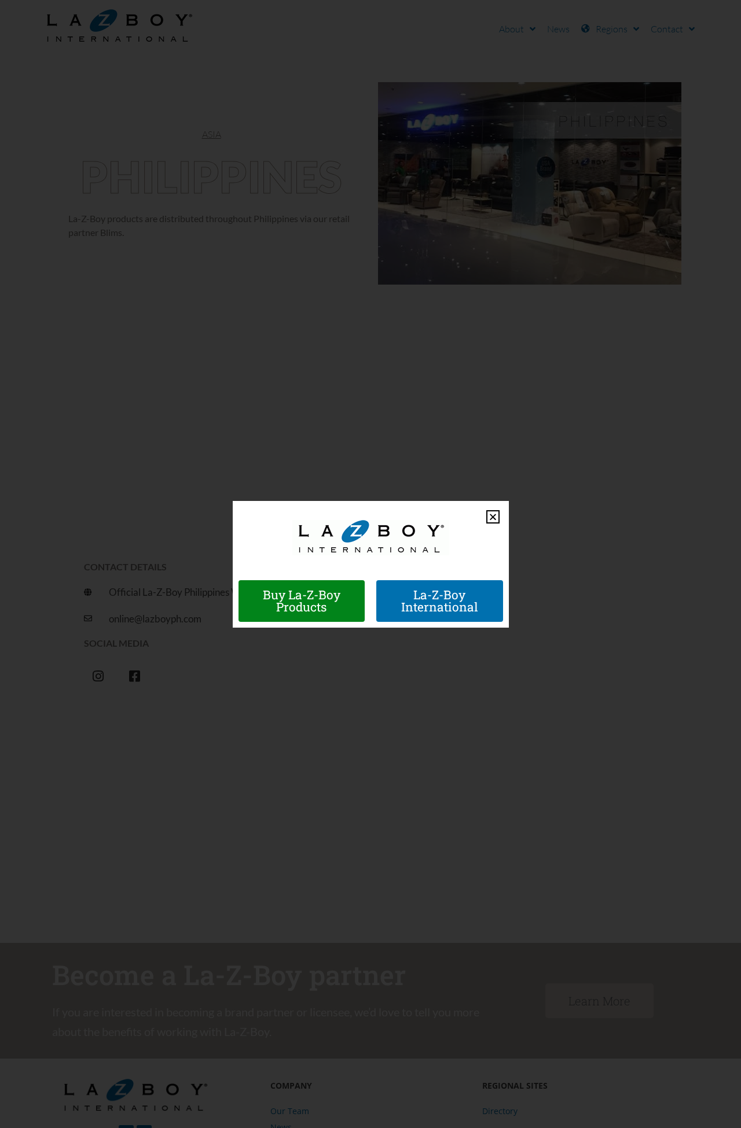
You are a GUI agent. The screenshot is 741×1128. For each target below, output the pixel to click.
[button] (493, 517)
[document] (370, 564)
